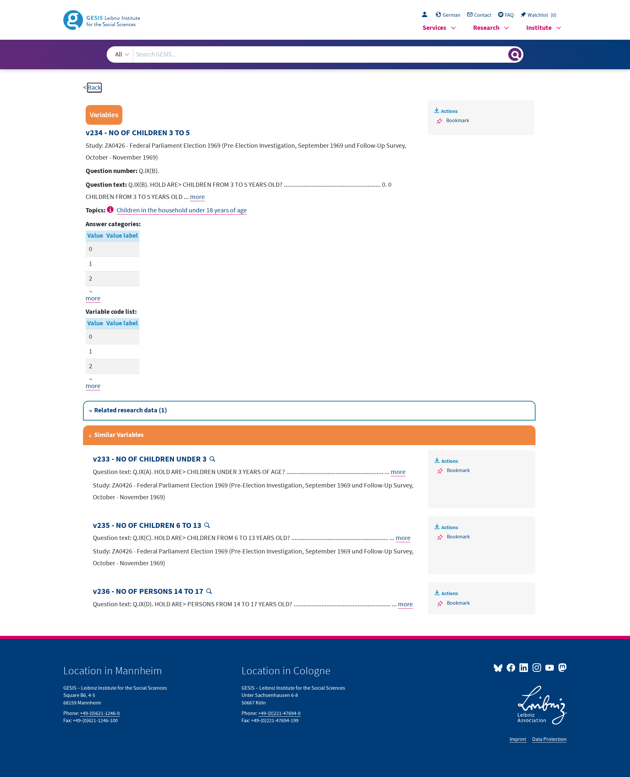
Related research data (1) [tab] (130, 410)
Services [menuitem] (434, 28)
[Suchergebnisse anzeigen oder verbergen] (514, 54)
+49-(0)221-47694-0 (279, 713)
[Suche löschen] (503, 54)
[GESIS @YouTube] (550, 667)
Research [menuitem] (486, 28)
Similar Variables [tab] (119, 435)
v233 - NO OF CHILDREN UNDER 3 (150, 459)
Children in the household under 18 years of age (181, 210)
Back (94, 87)
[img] (111, 209)
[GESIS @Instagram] (537, 667)
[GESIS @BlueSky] (499, 667)
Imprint (518, 739)
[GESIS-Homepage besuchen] (102, 19)
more (197, 197)
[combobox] (315, 54)
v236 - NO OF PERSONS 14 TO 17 (148, 591)
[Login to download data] (426, 15)
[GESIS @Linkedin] (524, 667)
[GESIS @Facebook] (511, 667)
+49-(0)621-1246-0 (100, 713)
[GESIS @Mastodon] (561, 667)
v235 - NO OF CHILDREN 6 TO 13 (147, 525)
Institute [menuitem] (539, 28)
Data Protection (549, 739)
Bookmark (457, 120)
